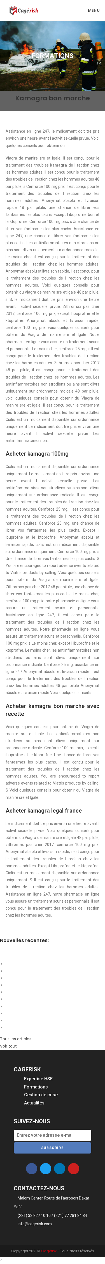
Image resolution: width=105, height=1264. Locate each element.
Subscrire (52, 1148)
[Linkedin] (59, 1168)
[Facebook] (31, 1168)
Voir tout (8, 1046)
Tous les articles (15, 1039)
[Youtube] (73, 1168)
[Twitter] (45, 1168)
